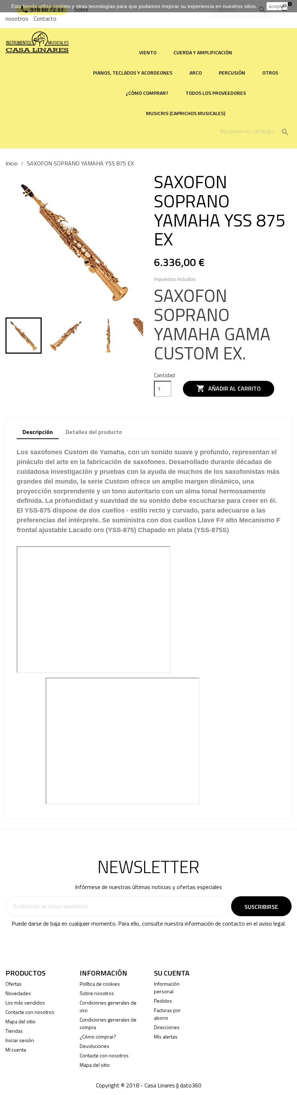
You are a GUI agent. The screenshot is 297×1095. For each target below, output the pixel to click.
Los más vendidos (25, 1002)
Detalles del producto (94, 432)
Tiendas (14, 1031)
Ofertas (13, 983)
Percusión (232, 72)
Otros (270, 72)
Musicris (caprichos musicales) (185, 113)
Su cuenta (171, 972)
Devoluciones (94, 1046)
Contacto (45, 18)
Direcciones (167, 1027)
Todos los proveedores (215, 93)
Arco (195, 72)
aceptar (277, 6)
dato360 (190, 1085)
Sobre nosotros (97, 993)
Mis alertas (165, 1036)
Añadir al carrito (228, 388)
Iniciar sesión (19, 1040)
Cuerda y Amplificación (202, 52)
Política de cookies (100, 983)
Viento (147, 52)
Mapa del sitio (20, 1021)
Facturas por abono (167, 1014)
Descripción (37, 432)
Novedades (18, 993)
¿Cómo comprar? (147, 93)
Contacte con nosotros (29, 1012)
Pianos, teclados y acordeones (132, 72)
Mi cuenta (15, 1049)
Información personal (167, 987)
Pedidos (163, 1001)
